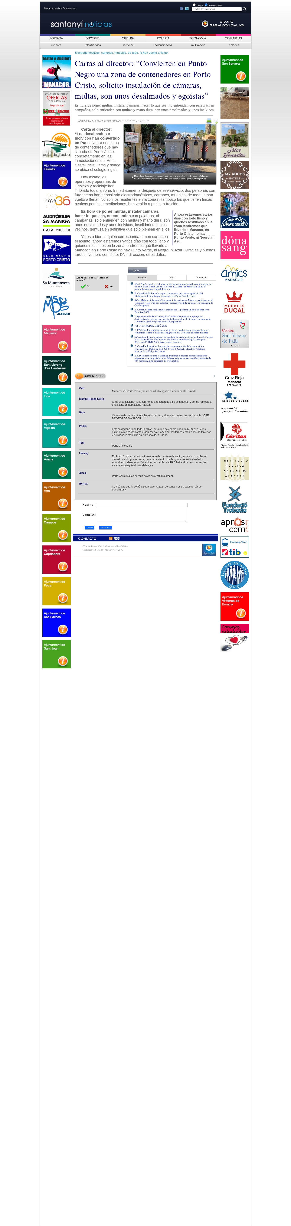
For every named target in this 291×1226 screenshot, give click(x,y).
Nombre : (88, 504)
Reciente (142, 277)
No (110, 286)
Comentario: (90, 514)
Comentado (201, 277)
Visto (171, 277)
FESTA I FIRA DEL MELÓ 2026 (150, 326)
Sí (87, 286)
